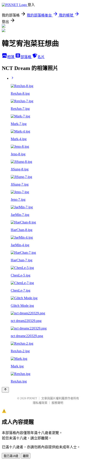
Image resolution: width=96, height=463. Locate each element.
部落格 (26, 57)
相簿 (11, 57)
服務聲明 (57, 402)
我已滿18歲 (11, 456)
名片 (41, 57)
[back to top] (5, 390)
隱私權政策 (40, 402)
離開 (26, 456)
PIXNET (32, 398)
